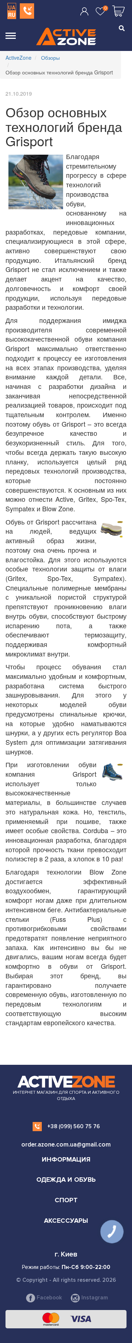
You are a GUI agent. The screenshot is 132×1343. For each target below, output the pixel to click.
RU (11, 14)
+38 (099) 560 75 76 (73, 1126)
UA (11, 7)
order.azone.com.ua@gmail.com (66, 1144)
